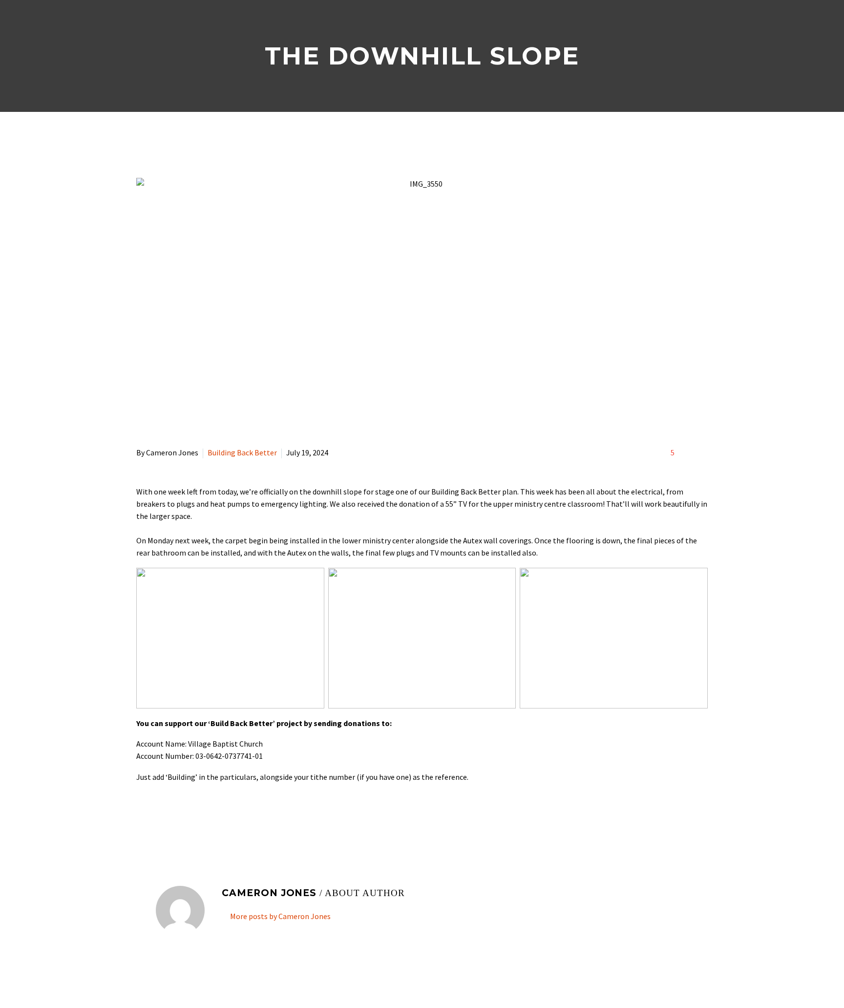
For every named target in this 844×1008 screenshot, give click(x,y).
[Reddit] (213, 816)
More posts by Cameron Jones (280, 916)
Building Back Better (242, 452)
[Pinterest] (171, 816)
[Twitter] (157, 816)
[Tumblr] (185, 816)
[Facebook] (143, 816)
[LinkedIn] (199, 816)
